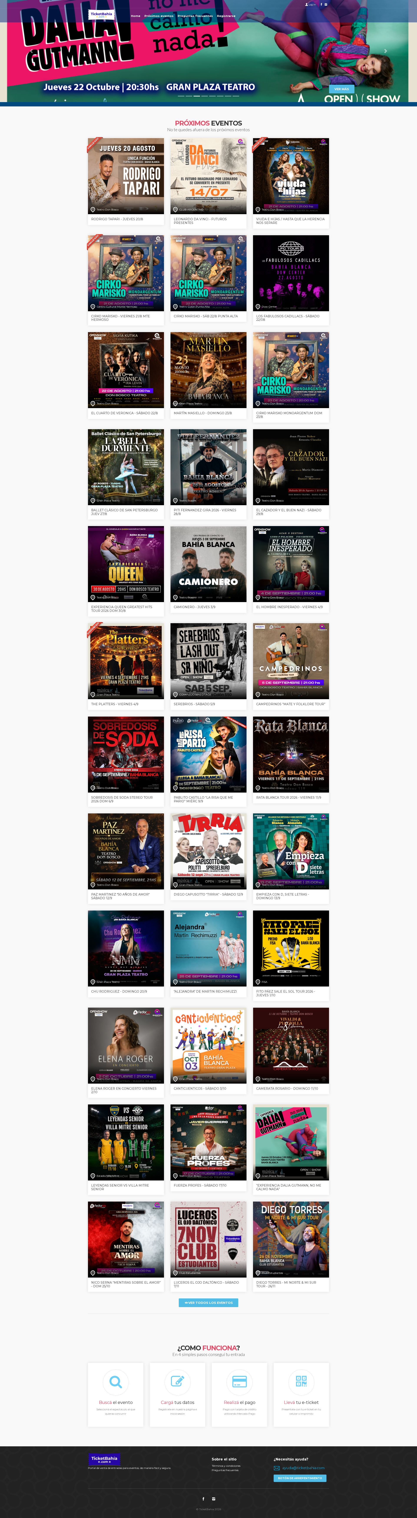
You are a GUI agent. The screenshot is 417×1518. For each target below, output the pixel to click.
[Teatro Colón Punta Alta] (208, 273)
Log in (312, 4)
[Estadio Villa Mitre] (126, 1142)
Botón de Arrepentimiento (300, 1478)
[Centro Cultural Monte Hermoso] (126, 273)
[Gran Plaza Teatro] (208, 369)
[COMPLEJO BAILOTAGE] (208, 660)
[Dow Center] (291, 273)
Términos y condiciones (226, 1465)
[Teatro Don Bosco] (126, 175)
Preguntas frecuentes (225, 1470)
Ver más (341, 89)
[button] (31, 51)
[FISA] (291, 948)
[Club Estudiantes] (208, 1239)
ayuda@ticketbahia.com (303, 1468)
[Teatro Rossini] (208, 466)
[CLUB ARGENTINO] (208, 175)
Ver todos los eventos (210, 1303)
